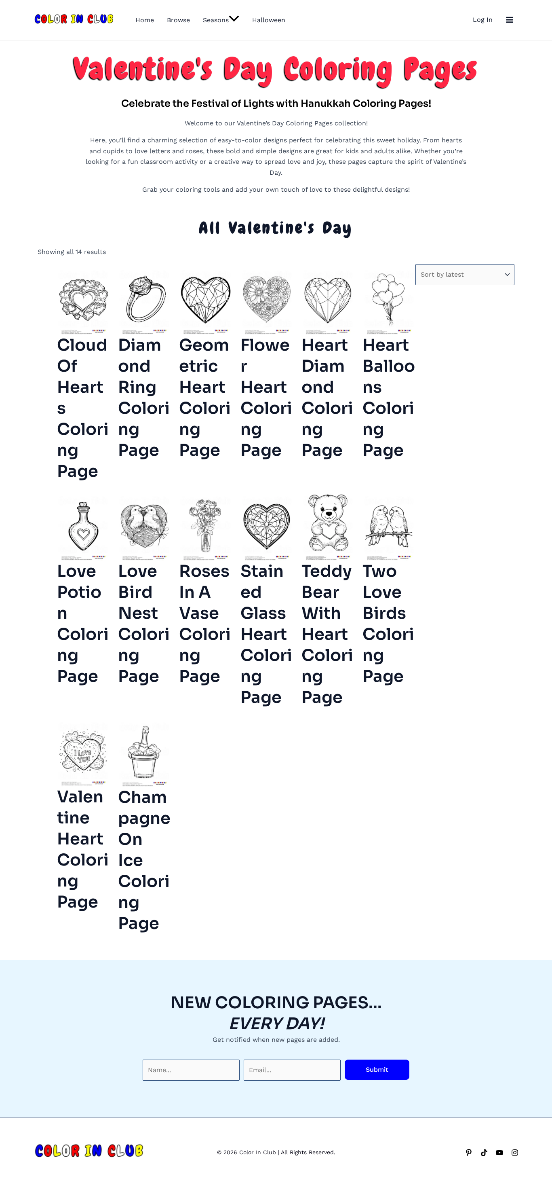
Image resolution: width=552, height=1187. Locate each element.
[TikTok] (484, 1152)
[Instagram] (514, 1152)
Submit (377, 1069)
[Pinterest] (468, 1152)
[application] (234, 20)
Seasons (216, 20)
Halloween (268, 20)
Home (144, 20)
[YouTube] (499, 1152)
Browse (178, 20)
